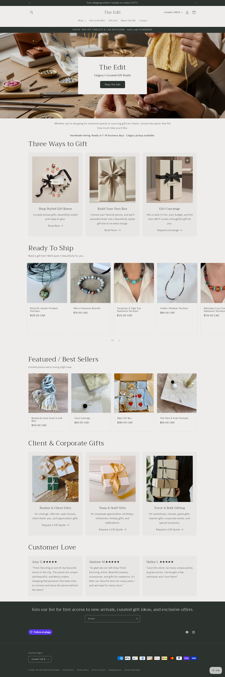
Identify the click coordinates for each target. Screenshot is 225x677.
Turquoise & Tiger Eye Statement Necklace (129, 309)
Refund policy (68, 670)
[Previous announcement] (29, 3)
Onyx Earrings (82, 418)
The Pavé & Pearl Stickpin (174, 418)
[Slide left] (105, 340)
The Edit (39, 670)
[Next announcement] (195, 3)
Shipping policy (115, 670)
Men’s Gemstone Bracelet (86, 308)
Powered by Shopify (51, 670)
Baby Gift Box (124, 418)
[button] (31, 12)
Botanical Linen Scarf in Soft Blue (47, 419)
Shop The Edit (112, 84)
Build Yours (111, 230)
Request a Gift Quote (54, 525)
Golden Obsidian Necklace (174, 308)
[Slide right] (119, 340)
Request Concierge (168, 230)
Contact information (132, 670)
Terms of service (99, 670)
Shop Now (54, 225)
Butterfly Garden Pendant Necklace (44, 309)
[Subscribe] (136, 618)
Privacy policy (83, 670)
